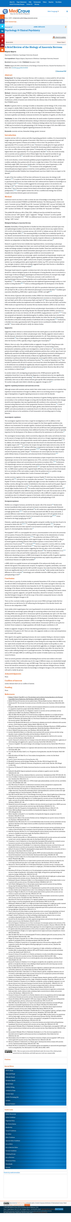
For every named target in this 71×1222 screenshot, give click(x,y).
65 (44, 479)
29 (55, 289)
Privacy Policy (44, 1212)
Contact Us (29, 4)
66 (28, 485)
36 (56, 319)
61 (39, 466)
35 (55, 319)
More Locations (59, 1209)
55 (30, 451)
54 (23, 446)
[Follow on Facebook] (2, 21)
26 (22, 283)
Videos (45, 2)
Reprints (51, 2)
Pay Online (59, 2)
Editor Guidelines (10, 1137)
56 (56, 453)
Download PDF (61, 71)
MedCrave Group (21, 1203)
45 (36, 449)
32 (60, 312)
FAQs (30, 2)
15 (15, 190)
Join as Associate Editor (12, 1147)
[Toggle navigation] (67, 11)
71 (53, 526)
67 (64, 488)
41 (32, 377)
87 (22, 572)
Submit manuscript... (10, 22)
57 (57, 453)
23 (12, 281)
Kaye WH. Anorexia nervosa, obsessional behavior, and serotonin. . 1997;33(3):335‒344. (37, 775)
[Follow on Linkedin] (2, 31)
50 (39, 449)
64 (15, 479)
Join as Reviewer (10, 1157)
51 (19, 444)
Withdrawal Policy (11, 1161)
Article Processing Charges (17, 4)
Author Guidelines (10, 1117)
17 (22, 233)
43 (56, 404)
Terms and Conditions (37, 1212)
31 (51, 291)
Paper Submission (22, 2)
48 (37, 449)
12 (16, 183)
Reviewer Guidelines (11, 1151)
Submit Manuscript (11, 1114)
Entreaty (8, 1167)
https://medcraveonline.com (17, 1205)
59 (55, 461)
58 (54, 461)
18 (53, 239)
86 (34, 543)
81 (43, 550)
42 (51, 381)
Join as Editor (9, 1144)
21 (21, 283)
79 (22, 543)
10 (11, 179)
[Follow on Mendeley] (2, 45)
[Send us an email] (2, 49)
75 (52, 524)
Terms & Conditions (11, 1131)
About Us (12, 2)
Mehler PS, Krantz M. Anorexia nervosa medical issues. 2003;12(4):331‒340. (36, 701)
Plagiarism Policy (10, 1121)
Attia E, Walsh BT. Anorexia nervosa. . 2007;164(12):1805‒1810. (29, 730)
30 (50, 291)
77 (31, 536)
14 (14, 185)
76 (33, 528)
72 (25, 524)
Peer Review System (11, 1124)
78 (32, 536)
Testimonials (37, 2)
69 (21, 511)
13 (17, 183)
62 (48, 473)
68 (52, 504)
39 (52, 348)
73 (51, 524)
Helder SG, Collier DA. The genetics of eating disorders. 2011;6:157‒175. (34, 808)
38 (15, 338)
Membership (9, 1127)
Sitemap (37, 4)
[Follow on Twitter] (2, 26)
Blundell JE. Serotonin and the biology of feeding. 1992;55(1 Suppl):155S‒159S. (33, 761)
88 (19, 574)
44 (62, 440)
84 (33, 543)
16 (16, 190)
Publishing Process (10, 1154)
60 (38, 466)
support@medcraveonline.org (48, 1209)
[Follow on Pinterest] (2, 35)
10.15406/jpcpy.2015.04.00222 (20, 68)
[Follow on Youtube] (2, 40)
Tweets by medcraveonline (12, 1172)
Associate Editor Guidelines (13, 1141)
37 (10, 323)
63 (14, 479)
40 (61, 359)
